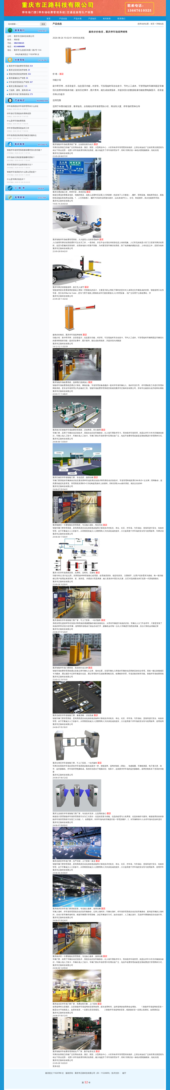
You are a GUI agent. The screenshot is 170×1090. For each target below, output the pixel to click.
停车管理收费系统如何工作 (18, 128)
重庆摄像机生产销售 (17, 78)
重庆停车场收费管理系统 (19, 66)
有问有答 (107, 18)
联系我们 (121, 18)
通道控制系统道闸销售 (18, 74)
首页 (49, 18)
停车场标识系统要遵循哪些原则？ (21, 157)
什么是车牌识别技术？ (16, 179)
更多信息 (56, 1066)
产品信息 (63, 18)
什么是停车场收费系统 (16, 120)
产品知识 (92, 18)
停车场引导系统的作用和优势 (19, 113)
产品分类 (78, 18)
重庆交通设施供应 (16, 86)
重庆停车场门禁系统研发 (19, 94)
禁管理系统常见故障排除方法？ (20, 164)
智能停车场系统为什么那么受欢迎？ (22, 172)
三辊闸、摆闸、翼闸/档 (18, 90)
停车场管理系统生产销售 (19, 82)
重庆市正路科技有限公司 (63, 153)
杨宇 (124, 1073)
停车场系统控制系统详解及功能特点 (22, 135)
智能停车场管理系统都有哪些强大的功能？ (24, 150)
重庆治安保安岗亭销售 (18, 70)
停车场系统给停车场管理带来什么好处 (22, 106)
